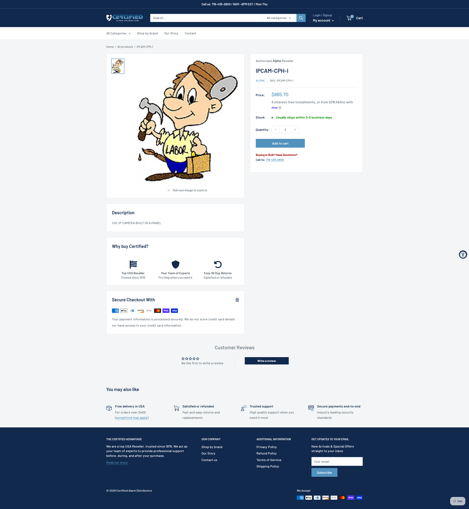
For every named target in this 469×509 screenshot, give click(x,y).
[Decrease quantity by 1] (275, 129)
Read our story (117, 462)
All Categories (116, 33)
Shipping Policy (267, 466)
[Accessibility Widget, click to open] (463, 254)
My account (322, 20)
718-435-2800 (275, 159)
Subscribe (324, 472)
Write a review (266, 360)
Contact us (209, 460)
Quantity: (262, 130)
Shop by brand (147, 33)
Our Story (171, 33)
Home (110, 46)
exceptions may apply (131, 418)
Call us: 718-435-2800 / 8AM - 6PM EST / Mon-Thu (234, 4)
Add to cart (280, 143)
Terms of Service (268, 460)
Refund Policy (266, 453)
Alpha (260, 80)
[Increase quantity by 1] (295, 129)
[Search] (301, 18)
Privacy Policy (266, 447)
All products (125, 46)
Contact (190, 33)
